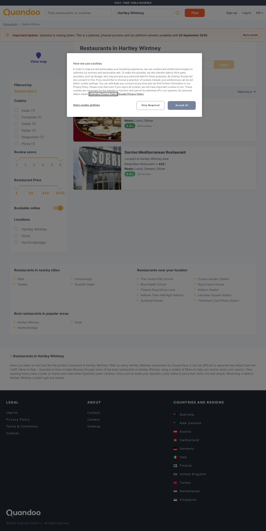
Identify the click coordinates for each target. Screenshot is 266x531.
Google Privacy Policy (131, 94)
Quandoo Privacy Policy (103, 94)
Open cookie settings (86, 105)
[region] (134, 85)
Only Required (150, 105)
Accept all (181, 105)
